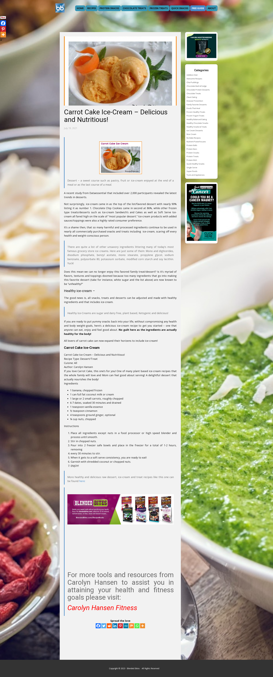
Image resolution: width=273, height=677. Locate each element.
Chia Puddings (193, 82)
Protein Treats (192, 156)
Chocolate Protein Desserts (198, 90)
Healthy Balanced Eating (197, 119)
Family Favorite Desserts (197, 104)
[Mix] (131, 625)
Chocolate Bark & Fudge (197, 86)
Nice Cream (191, 134)
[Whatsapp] (137, 625)
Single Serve (192, 167)
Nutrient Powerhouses (196, 141)
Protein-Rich (192, 160)
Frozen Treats (159, 8)
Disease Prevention (195, 101)
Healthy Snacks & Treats (197, 127)
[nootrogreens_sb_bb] (201, 46)
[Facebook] (98, 625)
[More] (142, 625)
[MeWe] (125, 625)
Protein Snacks (109, 8)
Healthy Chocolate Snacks (197, 123)
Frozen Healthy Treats (196, 112)
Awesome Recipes (194, 78)
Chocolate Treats (134, 8)
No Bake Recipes (194, 138)
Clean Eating (192, 97)
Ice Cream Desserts (195, 130)
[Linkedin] (114, 625)
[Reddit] (109, 625)
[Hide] (1, 40)
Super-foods (192, 171)
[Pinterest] (120, 625)
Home (80, 8)
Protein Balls (192, 145)
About (212, 8)
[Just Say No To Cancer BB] (201, 213)
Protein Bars (192, 149)
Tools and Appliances (195, 175)
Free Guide (198, 8)
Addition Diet (192, 75)
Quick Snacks (179, 8)
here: (82, 481)
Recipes (91, 8)
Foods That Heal (193, 108)
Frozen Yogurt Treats (195, 116)
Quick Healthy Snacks (195, 164)
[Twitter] (103, 625)
